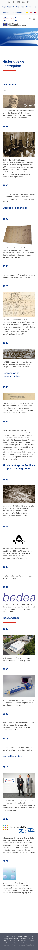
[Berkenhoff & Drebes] (18, 225)
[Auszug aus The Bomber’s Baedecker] (19, 394)
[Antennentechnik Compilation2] (9, 868)
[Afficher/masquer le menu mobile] (34, 19)
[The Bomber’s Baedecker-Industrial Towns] (19, 293)
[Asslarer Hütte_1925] (19, 349)
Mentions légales (12, 943)
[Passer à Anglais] (31, 12)
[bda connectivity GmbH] (19, 636)
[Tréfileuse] (19, 133)
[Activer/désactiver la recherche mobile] (30, 19)
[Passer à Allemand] (27, 12)
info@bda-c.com (28, 941)
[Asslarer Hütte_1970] (19, 486)
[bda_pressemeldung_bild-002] (19, 774)
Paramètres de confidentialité (23, 945)
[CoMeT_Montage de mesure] (19, 676)
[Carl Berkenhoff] (19, 96)
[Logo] (19, 825)
